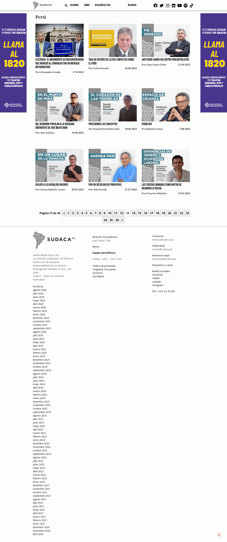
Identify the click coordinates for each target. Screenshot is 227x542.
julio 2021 (38, 502)
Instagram (157, 285)
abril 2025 (38, 345)
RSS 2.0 (163, 291)
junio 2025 (38, 338)
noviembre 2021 (41, 488)
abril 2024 (38, 387)
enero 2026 (39, 314)
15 (139, 213)
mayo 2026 (39, 300)
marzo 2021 (39, 516)
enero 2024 (39, 398)
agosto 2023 (40, 415)
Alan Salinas (47, 132)
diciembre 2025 (41, 317)
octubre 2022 (40, 450)
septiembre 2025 (42, 328)
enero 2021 (39, 523)
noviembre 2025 (41, 321)
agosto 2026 (40, 290)
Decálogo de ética (103, 5)
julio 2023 (38, 419)
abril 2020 (38, 534)
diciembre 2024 (41, 359)
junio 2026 (38, 296)
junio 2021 (38, 506)
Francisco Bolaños (157, 193)
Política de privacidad (104, 265)
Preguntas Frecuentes (104, 269)
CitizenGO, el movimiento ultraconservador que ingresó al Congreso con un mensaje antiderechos (59, 63)
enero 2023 (39, 440)
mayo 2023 (39, 426)
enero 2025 (39, 356)
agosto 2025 (40, 331)
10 (109, 213)
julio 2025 (38, 335)
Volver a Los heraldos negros (51, 185)
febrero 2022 (40, 478)
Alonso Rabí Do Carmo (52, 189)
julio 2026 (38, 293)
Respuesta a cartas (162, 265)
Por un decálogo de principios (105, 185)
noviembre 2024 (41, 363)
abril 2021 (38, 513)
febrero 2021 (40, 520)
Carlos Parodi (101, 68)
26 (117, 220)
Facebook (157, 274)
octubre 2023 (40, 408)
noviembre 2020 (41, 530)
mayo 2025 (39, 342)
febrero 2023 (40, 436)
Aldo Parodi (100, 189)
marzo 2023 (39, 433)
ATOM (171, 291)
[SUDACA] (43, 6)
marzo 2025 (39, 349)
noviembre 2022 (41, 446)
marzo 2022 (39, 474)
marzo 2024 (39, 391)
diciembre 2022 (41, 443)
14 (133, 213)
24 (105, 220)
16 (145, 213)
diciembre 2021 (41, 485)
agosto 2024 (40, 373)
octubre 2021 (40, 492)
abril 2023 (38, 429)
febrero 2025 (40, 352)
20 (169, 213)
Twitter (156, 278)
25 (111, 220)
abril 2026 (38, 303)
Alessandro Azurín (50, 72)
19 (163, 213)
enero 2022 (39, 481)
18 (157, 213)
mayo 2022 (39, 467)
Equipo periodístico (104, 252)
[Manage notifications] (219, 534)
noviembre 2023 (41, 405)
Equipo (87, 5)
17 (151, 213)
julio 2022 (38, 460)
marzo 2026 (39, 307)
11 (115, 213)
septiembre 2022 (42, 453)
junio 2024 (38, 380)
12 (121, 213)
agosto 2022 (40, 457)
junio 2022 (38, 464)
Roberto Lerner (155, 129)
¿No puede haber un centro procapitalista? (165, 59)
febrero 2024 (40, 394)
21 (175, 213)
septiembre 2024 (42, 370)
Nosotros (98, 272)
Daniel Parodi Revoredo (106, 129)
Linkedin (156, 281)
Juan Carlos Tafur (156, 64)
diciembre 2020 (41, 527)
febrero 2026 (40, 310)
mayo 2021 (39, 509)
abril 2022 (38, 471)
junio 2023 (38, 422)
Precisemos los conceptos (103, 124)
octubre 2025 (40, 324)
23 (187, 213)
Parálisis (147, 124)
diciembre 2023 (41, 401)
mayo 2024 (39, 384)
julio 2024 (38, 377)
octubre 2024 (40, 366)
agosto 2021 (40, 499)
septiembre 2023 (42, 412)
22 (181, 213)
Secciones (74, 5)
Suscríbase (98, 276)
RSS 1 (155, 291)
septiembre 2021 (42, 495)
